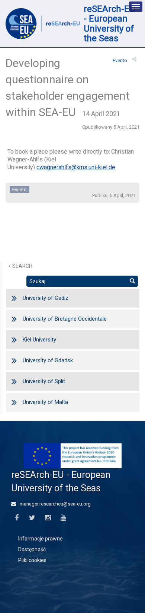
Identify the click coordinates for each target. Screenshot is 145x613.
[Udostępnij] (134, 59)
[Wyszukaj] (132, 281)
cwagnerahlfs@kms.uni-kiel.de (75, 167)
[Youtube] (63, 518)
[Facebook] (16, 518)
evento (120, 60)
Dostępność (32, 549)
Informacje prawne (40, 539)
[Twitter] (32, 518)
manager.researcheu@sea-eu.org (55, 504)
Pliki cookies (32, 560)
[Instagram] (48, 518)
